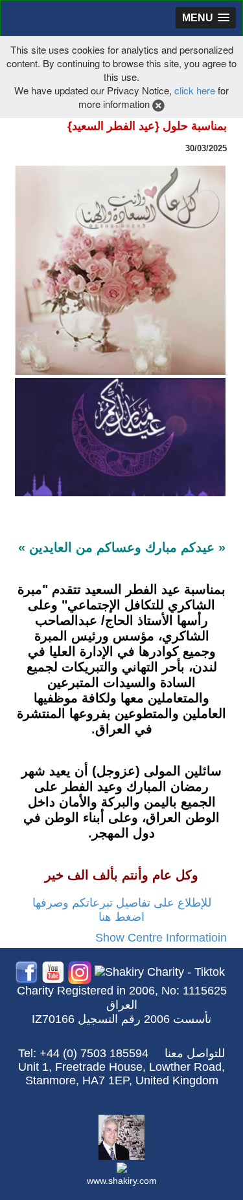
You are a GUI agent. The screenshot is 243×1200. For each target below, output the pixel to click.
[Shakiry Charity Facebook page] (26, 971)
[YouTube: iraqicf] (53, 971)
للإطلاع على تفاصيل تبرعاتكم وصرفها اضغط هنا (121, 909)
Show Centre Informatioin (161, 937)
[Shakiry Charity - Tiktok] (160, 971)
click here (194, 90)
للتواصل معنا (195, 1053)
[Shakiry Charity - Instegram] (79, 971)
